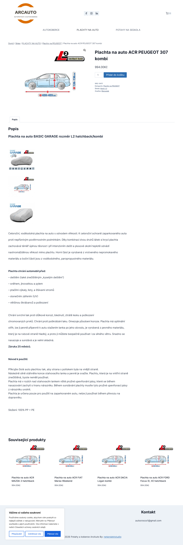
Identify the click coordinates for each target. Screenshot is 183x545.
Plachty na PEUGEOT (111, 86)
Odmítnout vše (34, 534)
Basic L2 (103, 89)
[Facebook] (86, 13)
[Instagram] (91, 13)
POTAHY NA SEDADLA (128, 30)
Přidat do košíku (115, 74)
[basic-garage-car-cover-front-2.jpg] (21, 213)
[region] (34, 524)
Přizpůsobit (17, 534)
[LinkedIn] (96, 13)
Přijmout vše (52, 534)
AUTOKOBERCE (51, 30)
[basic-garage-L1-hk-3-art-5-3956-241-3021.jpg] (21, 160)
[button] (84, 50)
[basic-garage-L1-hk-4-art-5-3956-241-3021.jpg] (21, 187)
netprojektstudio (112, 536)
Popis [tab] (15, 119)
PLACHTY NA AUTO (88, 30)
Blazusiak (105, 91)
